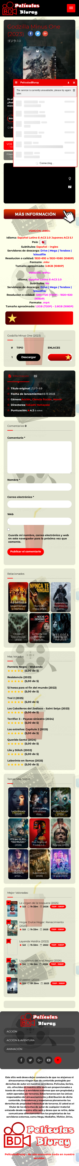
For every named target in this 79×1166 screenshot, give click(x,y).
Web (10, 514)
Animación (14, 1049)
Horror (57, 399)
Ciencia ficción (42, 399)
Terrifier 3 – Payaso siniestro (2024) (30, 719)
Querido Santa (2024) (21, 739)
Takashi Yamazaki (38, 405)
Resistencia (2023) (19, 677)
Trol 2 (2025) (15, 698)
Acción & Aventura (21, 1040)
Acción (26, 399)
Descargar (28, 357)
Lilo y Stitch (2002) (19, 750)
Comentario (16, 437)
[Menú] (16, 82)
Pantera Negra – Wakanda (25, 666)
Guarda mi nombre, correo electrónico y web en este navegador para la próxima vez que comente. (38, 538)
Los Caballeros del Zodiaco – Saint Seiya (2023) (38, 708)
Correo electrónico (20, 497)
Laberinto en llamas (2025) (25, 760)
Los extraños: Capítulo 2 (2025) (27, 729)
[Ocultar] (74, 82)
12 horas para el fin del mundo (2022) (32, 687)
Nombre (13, 479)
